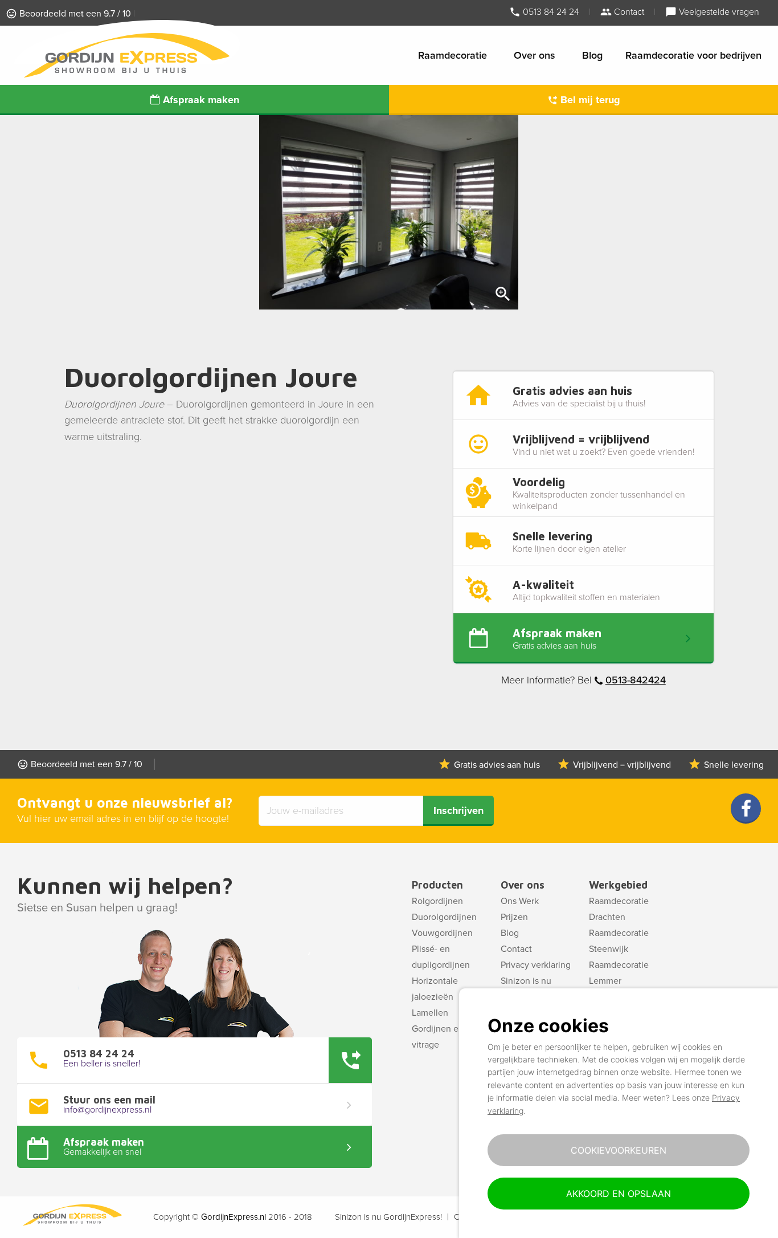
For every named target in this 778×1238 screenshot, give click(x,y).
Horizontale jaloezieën (435, 989)
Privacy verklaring (536, 965)
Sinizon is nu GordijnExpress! (388, 1216)
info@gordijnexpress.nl (107, 1109)
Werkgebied (618, 885)
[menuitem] (454, 55)
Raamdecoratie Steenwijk (619, 941)
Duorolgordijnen (444, 917)
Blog (592, 55)
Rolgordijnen (437, 901)
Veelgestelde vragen (718, 12)
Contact (628, 12)
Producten (437, 885)
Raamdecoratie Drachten (619, 909)
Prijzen (514, 917)
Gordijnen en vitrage (438, 1036)
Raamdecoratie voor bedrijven (693, 55)
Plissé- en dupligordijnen (441, 957)
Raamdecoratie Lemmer (619, 973)
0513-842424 (635, 680)
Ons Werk (520, 901)
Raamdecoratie (452, 55)
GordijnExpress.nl (233, 1217)
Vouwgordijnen (442, 933)
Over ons (534, 55)
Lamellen (430, 1013)
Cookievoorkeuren (618, 1150)
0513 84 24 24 (550, 12)
